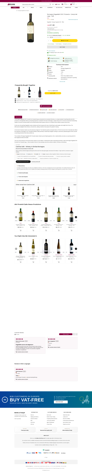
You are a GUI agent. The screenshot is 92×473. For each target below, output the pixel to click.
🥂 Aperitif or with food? (41, 112)
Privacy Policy (49, 424)
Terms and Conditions (51, 420)
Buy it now (62, 47)
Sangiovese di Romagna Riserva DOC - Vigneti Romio (25, 102)
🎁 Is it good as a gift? (43, 109)
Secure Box (33, 422)
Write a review (66, 334)
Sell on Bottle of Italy (67, 422)
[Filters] (74, 334)
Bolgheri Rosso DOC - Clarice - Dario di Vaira (24, 100)
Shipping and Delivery (34, 416)
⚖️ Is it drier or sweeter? (51, 112)
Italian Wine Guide (66, 414)
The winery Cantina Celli (35, 161)
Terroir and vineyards (23, 176)
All (16, 10)
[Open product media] (30, 27)
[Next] (76, 217)
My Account (49, 414)
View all (75, 184)
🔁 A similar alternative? (52, 109)
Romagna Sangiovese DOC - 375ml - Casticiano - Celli (33, 225)
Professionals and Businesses (68, 420)
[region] (30, 27)
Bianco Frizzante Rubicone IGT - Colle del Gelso (58, 256)
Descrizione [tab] (18, 117)
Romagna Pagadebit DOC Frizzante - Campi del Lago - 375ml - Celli (20, 257)
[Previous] (16, 217)
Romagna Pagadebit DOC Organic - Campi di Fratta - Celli (46, 225)
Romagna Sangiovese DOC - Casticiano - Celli (71, 225)
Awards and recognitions (23, 180)
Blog (31, 420)
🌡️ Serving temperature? (70, 109)
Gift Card (32, 424)
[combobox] (35, 4)
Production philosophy (23, 172)
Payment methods (34, 418)
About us (32, 414)
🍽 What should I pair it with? (22, 109)
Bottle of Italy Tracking (51, 416)
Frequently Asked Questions (52, 418)
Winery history (21, 165)
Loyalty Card (65, 416)
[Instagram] (46, 457)
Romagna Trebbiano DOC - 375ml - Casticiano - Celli (20, 225)
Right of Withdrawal (50, 422)
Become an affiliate (66, 418)
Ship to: (48, 37)
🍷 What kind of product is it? (33, 109)
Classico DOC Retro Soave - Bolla (33, 256)
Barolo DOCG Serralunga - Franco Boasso (46, 256)
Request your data (66, 424)
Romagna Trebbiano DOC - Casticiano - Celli (58, 225)
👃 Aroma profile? (61, 109)
